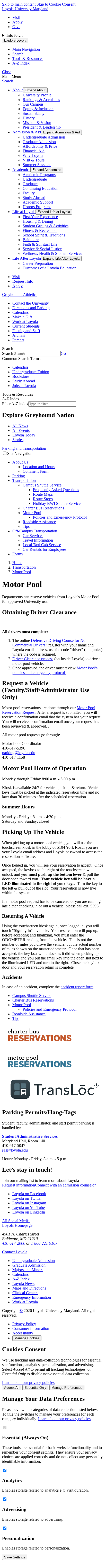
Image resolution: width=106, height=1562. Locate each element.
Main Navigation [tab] (26, 49)
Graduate (30, 184)
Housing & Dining (38, 221)
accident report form (77, 987)
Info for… (14, 35)
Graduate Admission (39, 142)
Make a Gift (22, 317)
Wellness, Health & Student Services (52, 253)
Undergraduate (35, 179)
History (29, 118)
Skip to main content (19, 4)
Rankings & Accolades (41, 99)
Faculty (29, 193)
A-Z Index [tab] (21, 63)
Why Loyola (33, 155)
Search (7, 81)
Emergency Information (31, 1297)
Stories (17, 440)
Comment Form (35, 471)
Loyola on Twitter (27, 1198)
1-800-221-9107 (44, 1243)
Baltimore (31, 240)
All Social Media (16, 1221)
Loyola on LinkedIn (28, 1212)
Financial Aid (34, 151)
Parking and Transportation (24, 448)
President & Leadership (42, 127)
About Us (20, 462)
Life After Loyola (26, 258)
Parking (18, 476)
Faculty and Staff (26, 331)
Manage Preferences (66, 1388)
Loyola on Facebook (29, 1194)
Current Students (26, 326)
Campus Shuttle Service (42, 485)
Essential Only (35, 1388)
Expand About (35, 90)
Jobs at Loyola (24, 385)
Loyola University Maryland (25, 9)
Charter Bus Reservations (43, 508)
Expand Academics (46, 170)
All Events (21, 430)
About (17, 90)
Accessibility (22, 1333)
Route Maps (43, 494)
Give (16, 26)
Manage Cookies (26, 1338)
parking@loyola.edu (18, 753)
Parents (18, 340)
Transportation (24, 480)
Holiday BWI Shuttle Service (57, 503)
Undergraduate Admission (44, 137)
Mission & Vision (37, 122)
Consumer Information (30, 1328)
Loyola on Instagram (29, 1203)
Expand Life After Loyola (61, 258)
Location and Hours (39, 467)
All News (20, 426)
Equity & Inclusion (38, 109)
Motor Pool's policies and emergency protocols (55, 670)
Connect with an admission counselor (65, 1185)
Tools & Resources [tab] (27, 58)
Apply (17, 22)
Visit (16, 17)
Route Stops (43, 499)
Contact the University (30, 303)
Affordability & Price (40, 146)
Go (63, 353)
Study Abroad (34, 197)
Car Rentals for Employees (44, 549)
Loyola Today (23, 435)
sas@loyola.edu (15, 1150)
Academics (21, 169)
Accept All (11, 1388)
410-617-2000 (13, 1243)
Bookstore (20, 376)
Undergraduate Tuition (30, 372)
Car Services (33, 535)
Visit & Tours (34, 160)
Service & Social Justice (42, 249)
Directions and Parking (31, 308)
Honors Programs (37, 207)
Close (6, 72)
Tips (26, 526)
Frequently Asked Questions (56, 490)
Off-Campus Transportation (34, 531)
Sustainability (34, 113)
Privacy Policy (24, 1324)
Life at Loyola (24, 211)
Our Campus (33, 104)
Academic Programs (39, 174)
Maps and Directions (29, 1288)
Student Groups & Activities (45, 226)
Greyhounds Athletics (19, 294)
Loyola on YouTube (28, 1207)
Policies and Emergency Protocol (60, 517)
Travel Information (38, 540)
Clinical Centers (25, 1293)
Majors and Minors (27, 1270)
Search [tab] (17, 54)
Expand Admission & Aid (61, 132)
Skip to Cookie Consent (56, 4)
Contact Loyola (14, 1252)
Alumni (18, 335)
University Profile (37, 95)
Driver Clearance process (32, 659)
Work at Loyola (25, 321)
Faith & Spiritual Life (40, 244)
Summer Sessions (37, 165)
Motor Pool (32, 512)
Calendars (20, 312)
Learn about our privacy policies (28, 1382)
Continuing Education (40, 188)
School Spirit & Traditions (44, 235)
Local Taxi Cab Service (42, 545)
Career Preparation (38, 263)
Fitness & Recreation (40, 230)
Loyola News (23, 1283)
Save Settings (14, 1557)
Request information (18, 1185)
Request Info (22, 281)
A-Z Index (21, 1279)
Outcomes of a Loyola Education (49, 268)
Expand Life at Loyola (54, 212)
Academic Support (38, 202)
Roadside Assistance (39, 522)
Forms (17, 554)
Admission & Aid (26, 132)
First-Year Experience (40, 217)
